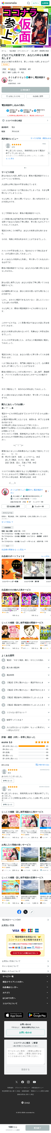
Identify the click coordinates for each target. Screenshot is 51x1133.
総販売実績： (14, 83)
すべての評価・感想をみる (41, 138)
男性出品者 (15, 131)
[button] (25, 660)
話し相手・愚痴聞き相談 (40, 51)
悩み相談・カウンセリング (19, 51)
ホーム (4, 51)
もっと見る (10, 158)
